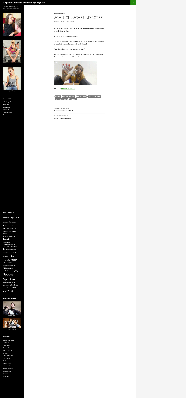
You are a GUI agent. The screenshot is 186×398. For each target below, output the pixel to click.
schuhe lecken (7, 265)
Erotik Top (6, 342)
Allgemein (6, 104)
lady (13, 246)
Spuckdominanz (7, 112)
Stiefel (14, 287)
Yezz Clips (6, 376)
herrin (6, 239)
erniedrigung (8, 236)
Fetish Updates (7, 350)
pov (14, 252)
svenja (5, 291)
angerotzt (70, 21)
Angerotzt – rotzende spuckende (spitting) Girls (24, 2)
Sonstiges (6, 109)
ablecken (6, 218)
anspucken (8, 228)
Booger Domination (9, 340)
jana (10, 246)
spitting (16, 271)
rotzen (14, 259)
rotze (12, 256)
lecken (6, 249)
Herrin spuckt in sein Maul (63, 109)
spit (12, 271)
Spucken (73, 99)
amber (58, 96)
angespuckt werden (9, 222)
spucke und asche (62, 99)
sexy (14, 265)
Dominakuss (12, 231)
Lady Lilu (5, 353)
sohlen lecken (7, 271)
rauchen (5, 256)
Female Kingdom (8, 348)
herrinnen (13, 240)
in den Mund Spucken (9, 244)
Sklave (6, 268)
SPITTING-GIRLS (68, 89)
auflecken (6, 231)
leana (15, 246)
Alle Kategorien (7, 102)
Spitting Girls (6, 366)
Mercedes (12, 249)
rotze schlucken (7, 262)
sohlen (11, 268)
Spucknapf (15, 285)
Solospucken (59, 14)
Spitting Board (7, 363)
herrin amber (81, 96)
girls (14, 236)
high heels (6, 242)
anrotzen (8, 224)
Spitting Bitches (7, 361)
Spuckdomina (7, 371)
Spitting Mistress (8, 368)
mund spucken (7, 253)
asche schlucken (68, 96)
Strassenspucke (7, 115)
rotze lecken (7, 260)
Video (10, 291)
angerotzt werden (8, 220)
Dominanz (7, 233)
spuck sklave (6, 288)
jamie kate (6, 246)
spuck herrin (7, 285)
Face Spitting (6, 345)
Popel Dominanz (8, 355)
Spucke (8, 274)
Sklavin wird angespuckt (62, 117)
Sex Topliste (6, 358)
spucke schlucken (95, 96)
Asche (15, 229)
